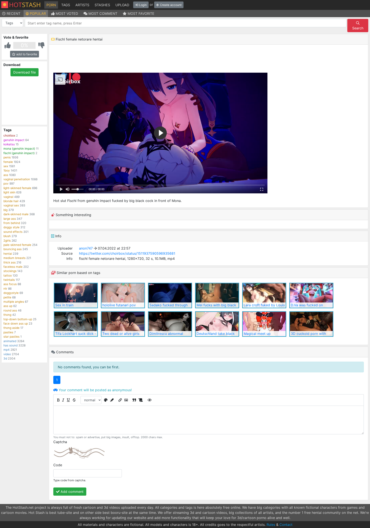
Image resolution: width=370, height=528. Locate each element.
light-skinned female (17, 188)
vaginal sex (11, 205)
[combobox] (185, 23)
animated (9, 341)
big (5, 210)
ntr (5, 288)
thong (7, 314)
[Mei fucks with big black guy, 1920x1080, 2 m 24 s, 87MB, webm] (217, 295)
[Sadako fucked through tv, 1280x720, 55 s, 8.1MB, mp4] (170, 295)
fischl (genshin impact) (19, 153)
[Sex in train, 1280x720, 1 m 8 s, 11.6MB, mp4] (75, 295)
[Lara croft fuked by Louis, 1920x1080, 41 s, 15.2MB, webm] (264, 295)
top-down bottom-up (17, 319)
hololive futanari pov (119, 305)
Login (142, 5)
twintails (9, 279)
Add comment (72, 491)
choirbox (9, 135)
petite (7, 297)
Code (57, 465)
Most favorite (140, 13)
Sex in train (64, 305)
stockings (9, 271)
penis (7, 157)
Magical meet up (257, 333)
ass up (7, 306)
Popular (37, 13)
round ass (10, 310)
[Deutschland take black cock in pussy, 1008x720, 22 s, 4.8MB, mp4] (217, 324)
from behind (11, 223)
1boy (6, 170)
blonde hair (11, 201)
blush (7, 236)
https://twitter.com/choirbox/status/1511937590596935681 (127, 253)
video (7, 354)
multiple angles (13, 301)
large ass (9, 218)
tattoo (7, 275)
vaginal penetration (16, 179)
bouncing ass (12, 249)
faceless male (12, 266)
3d (5, 358)
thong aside (11, 327)
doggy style (11, 227)
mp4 (6, 349)
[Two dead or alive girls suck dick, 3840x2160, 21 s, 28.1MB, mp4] (122, 324)
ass (5, 175)
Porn (51, 5)
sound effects (12, 231)
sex (5, 166)
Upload (122, 5)
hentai (7, 253)
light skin (9, 192)
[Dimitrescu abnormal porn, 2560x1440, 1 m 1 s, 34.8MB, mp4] (170, 324)
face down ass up (15, 323)
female (8, 162)
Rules (271, 524)
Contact (285, 524)
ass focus (10, 284)
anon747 (86, 248)
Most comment (102, 13)
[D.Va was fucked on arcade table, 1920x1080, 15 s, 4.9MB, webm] (311, 295)
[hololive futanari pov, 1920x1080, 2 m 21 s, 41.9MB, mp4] (122, 295)
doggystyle (11, 293)
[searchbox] (186, 23)
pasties (8, 332)
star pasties (11, 336)
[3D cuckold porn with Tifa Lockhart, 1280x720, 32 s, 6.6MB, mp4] (311, 324)
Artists (82, 5)
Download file (24, 72)
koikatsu (9, 144)
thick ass (9, 262)
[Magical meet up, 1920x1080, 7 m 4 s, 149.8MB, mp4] (264, 324)
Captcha (60, 442)
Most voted (66, 13)
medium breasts (14, 258)
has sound (10, 345)
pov (6, 183)
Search (357, 28)
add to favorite (26, 54)
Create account (170, 5)
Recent (13, 13)
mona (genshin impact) (19, 148)
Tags (65, 5)
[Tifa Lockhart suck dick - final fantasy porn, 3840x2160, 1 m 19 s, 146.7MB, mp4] (75, 324)
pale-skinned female (17, 245)
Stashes (102, 5)
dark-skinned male (15, 214)
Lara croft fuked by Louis (264, 305)
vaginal (8, 197)
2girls (7, 240)
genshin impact (13, 140)
